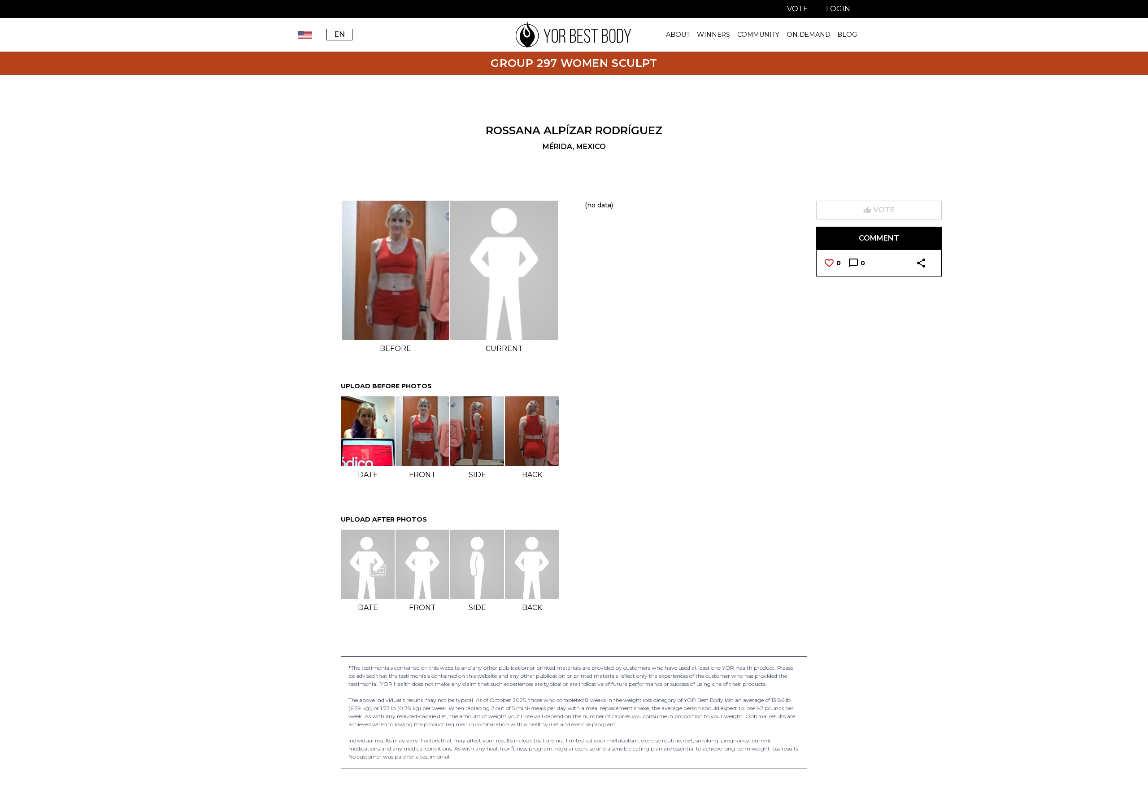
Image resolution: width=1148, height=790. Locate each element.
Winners (713, 34)
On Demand (808, 34)
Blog (847, 34)
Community (758, 34)
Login (838, 8)
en (339, 34)
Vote (797, 8)
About (678, 34)
